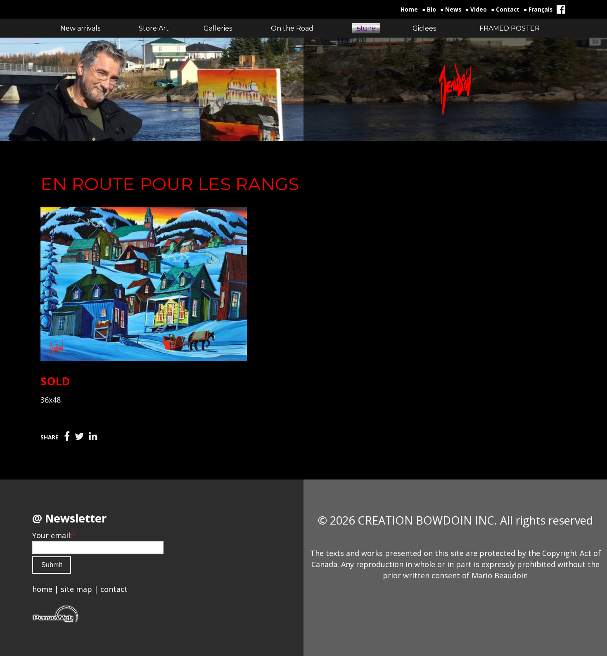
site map (76, 589)
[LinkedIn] (93, 436)
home (42, 589)
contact (114, 589)
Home (409, 9)
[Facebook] (66, 436)
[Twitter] (79, 436)
